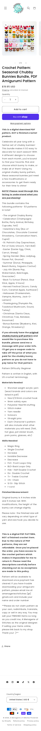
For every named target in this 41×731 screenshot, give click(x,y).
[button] (6, 8)
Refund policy (19, 721)
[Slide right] (25, 63)
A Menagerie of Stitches (20, 718)
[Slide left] (15, 63)
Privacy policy (33, 721)
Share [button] (7, 646)
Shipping (5, 90)
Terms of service (14, 725)
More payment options (20, 123)
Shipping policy (30, 725)
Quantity (6, 94)
